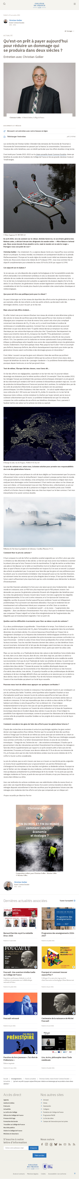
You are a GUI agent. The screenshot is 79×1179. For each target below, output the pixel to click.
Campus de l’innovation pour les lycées (55, 1121)
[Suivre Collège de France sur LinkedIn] (60, 1144)
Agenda (6, 1100)
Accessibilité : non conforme (57, 1174)
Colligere (46, 1109)
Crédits (43, 1174)
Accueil (5, 1079)
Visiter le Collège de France (12, 1131)
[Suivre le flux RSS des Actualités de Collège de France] (69, 1144)
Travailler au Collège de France (14, 1124)
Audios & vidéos (8, 1103)
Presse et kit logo (9, 1118)
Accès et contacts (19, 1174)
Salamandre (47, 1106)
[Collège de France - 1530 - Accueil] (39, 5)
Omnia (45, 1103)
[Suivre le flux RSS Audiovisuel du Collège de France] (74, 1144)
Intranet (46, 1100)
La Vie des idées (48, 1118)
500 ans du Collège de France (13, 1115)
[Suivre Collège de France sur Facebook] (42, 1144)
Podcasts (6, 1106)
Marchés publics (9, 1128)
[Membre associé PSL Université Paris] (48, 1167)
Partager (69, 31)
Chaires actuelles (30, 1079)
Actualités (6, 1081)
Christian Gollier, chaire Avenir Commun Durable (54, 1079)
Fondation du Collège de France (53, 1112)
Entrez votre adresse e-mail (15, 1148)
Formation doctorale (10, 1121)
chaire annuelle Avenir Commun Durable (51, 154)
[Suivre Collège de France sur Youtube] (64, 1144)
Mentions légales (32, 1174)
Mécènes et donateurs (11, 1134)
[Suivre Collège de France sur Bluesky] (55, 1144)
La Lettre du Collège (10, 1112)
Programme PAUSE (49, 1115)
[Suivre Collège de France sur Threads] (51, 1144)
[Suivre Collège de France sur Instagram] (46, 1144)
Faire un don (39, 1155)
